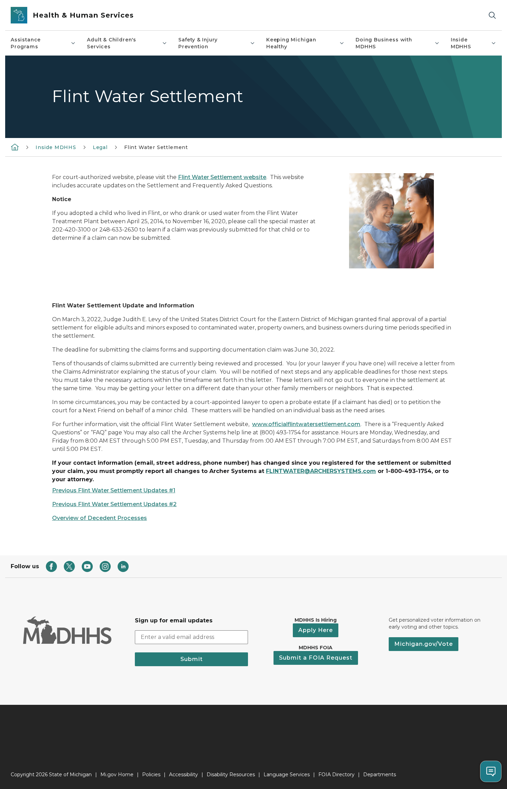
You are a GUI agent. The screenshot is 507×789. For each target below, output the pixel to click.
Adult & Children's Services (111, 43)
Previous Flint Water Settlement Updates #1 (113, 490)
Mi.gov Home (116, 774)
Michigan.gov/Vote (423, 644)
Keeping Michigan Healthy (291, 43)
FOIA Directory (336, 774)
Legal (100, 147)
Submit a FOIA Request (315, 657)
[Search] (492, 15)
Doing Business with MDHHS (384, 43)
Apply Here (315, 630)
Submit (191, 659)
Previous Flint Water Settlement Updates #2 (114, 504)
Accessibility (183, 774)
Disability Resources (231, 774)
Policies (151, 774)
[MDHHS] (15, 147)
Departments (379, 774)
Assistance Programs (26, 43)
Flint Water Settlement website (222, 177)
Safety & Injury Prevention (198, 43)
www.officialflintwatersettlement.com (306, 424)
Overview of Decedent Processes (99, 518)
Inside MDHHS (461, 43)
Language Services (287, 774)
